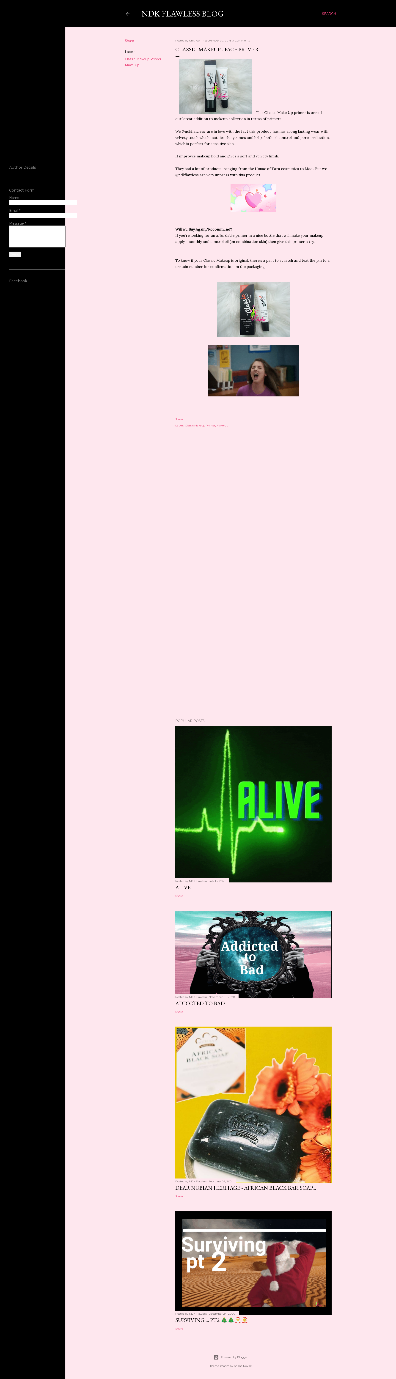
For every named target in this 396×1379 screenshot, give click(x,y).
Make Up (132, 65)
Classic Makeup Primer (143, 59)
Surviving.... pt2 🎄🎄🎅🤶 (211, 1320)
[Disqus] (253, 497)
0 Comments (241, 40)
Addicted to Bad (200, 1003)
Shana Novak (243, 1366)
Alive (183, 887)
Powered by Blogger (234, 1357)
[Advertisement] (253, 600)
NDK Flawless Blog (182, 13)
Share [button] (129, 41)
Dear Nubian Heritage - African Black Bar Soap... (245, 1187)
